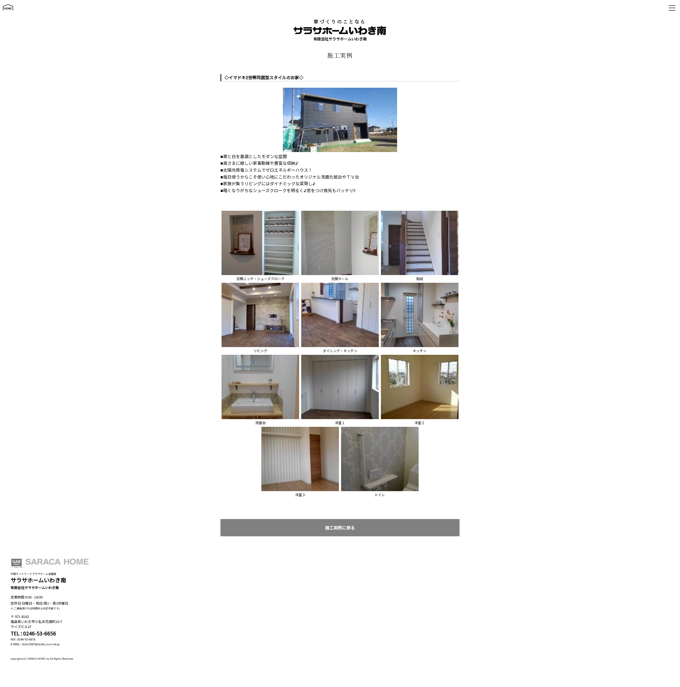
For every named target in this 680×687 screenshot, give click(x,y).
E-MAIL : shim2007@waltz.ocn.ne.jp (35, 644)
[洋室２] (420, 356)
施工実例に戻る (340, 528)
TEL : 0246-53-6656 (33, 633)
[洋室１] (340, 356)
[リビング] (260, 284)
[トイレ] (380, 428)
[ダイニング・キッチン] (340, 284)
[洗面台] (260, 356)
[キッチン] (420, 284)
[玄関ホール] (340, 212)
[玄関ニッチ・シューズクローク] (260, 212)
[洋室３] (300, 428)
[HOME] (8, 13)
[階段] (420, 212)
